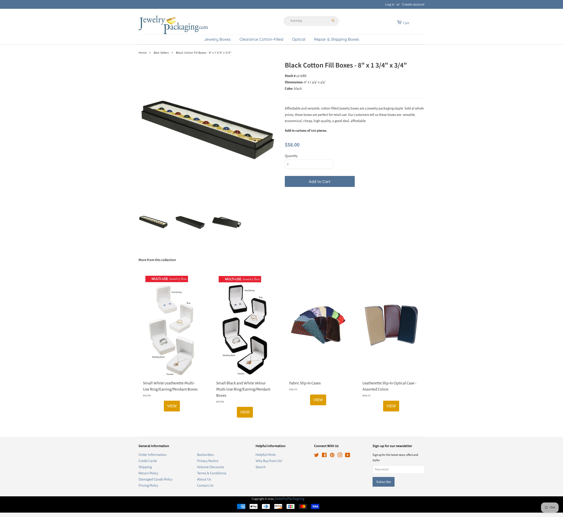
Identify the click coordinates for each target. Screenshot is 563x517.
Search (261, 467)
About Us (204, 479)
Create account (413, 4)
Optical (298, 39)
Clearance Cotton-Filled (261, 39)
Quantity (291, 156)
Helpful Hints (266, 455)
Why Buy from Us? (269, 461)
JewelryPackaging (290, 498)
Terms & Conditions (211, 473)
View (172, 406)
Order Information (152, 455)
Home (142, 52)
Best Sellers (161, 52)
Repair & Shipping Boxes (336, 39)
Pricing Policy (148, 485)
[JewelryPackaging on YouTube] (347, 456)
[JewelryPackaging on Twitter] (316, 456)
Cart (406, 23)
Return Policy (148, 473)
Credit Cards (148, 461)
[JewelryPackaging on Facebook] (324, 456)
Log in (389, 4)
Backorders (205, 455)
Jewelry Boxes (217, 39)
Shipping (145, 467)
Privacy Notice (207, 461)
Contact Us (205, 485)
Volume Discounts (210, 467)
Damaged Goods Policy (155, 479)
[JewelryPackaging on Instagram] (339, 456)
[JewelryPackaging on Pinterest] (332, 456)
